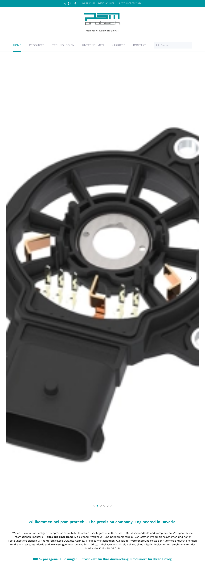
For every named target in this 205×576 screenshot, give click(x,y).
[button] (14, 278)
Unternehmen (93, 45)
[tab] (94, 506)
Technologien (63, 45)
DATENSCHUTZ (106, 3)
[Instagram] (69, 3)
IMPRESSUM (88, 3)
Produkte (36, 45)
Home (17, 45)
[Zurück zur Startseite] (102, 23)
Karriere (118, 45)
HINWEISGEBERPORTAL (130, 3)
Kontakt (139, 45)
